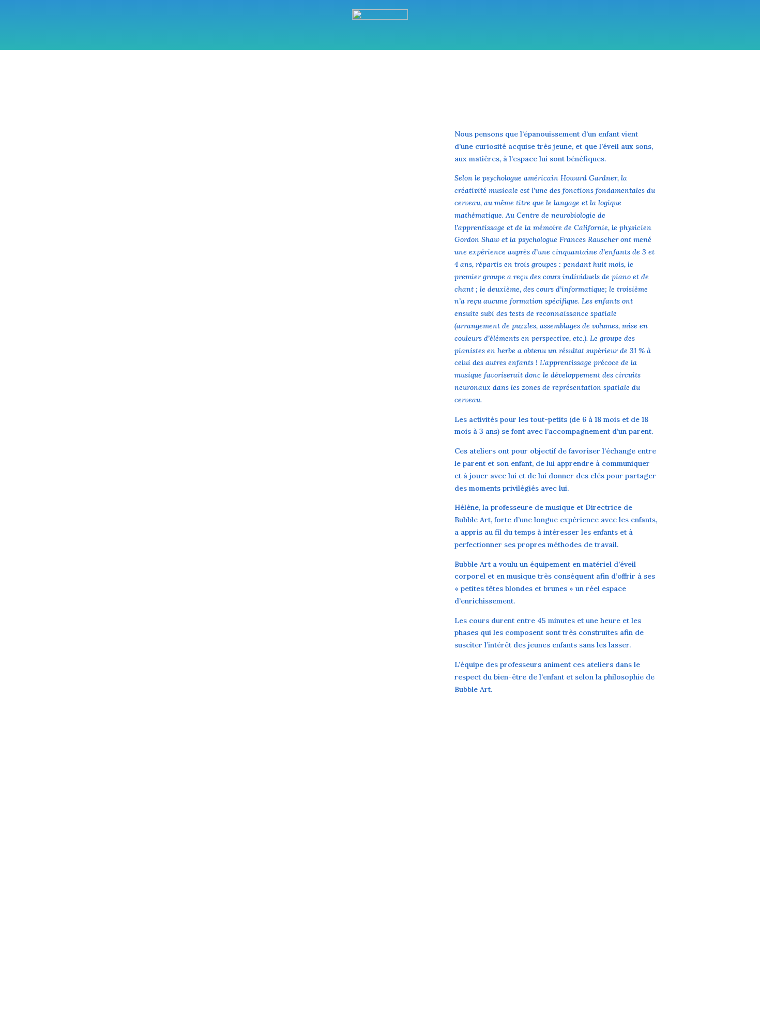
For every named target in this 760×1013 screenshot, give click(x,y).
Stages (358, 87)
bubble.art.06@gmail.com (615, 903)
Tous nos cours (292, 87)
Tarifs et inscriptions (486, 87)
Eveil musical (408, 87)
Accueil (236, 87)
